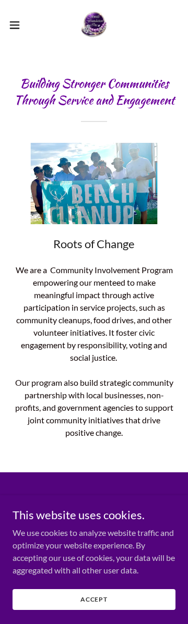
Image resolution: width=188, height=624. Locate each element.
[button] (17, 25)
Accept (94, 599)
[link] (94, 25)
